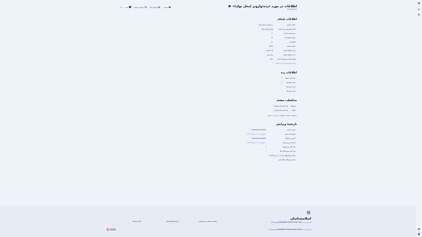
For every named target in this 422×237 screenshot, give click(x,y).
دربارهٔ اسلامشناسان (172, 221)
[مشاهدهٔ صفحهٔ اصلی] (419, 3)
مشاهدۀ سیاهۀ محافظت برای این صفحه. (282, 115)
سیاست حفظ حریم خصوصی (207, 221)
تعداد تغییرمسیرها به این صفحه (286, 63)
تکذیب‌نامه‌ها (137, 221)
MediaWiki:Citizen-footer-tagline (289, 229)
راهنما (229, 6)
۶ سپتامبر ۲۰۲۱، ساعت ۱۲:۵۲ (256, 142)
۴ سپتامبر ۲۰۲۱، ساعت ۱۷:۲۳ (256, 134)
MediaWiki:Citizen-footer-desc (290, 222)
